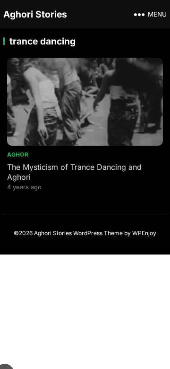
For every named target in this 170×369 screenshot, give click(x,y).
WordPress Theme (98, 233)
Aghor (17, 154)
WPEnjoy (144, 233)
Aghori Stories (35, 14)
